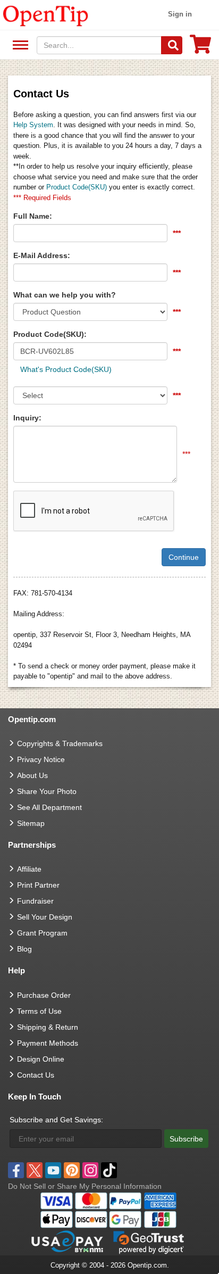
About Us (32, 775)
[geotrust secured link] (149, 1241)
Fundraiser (35, 901)
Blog (24, 949)
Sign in (180, 14)
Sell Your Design (44, 917)
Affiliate (29, 869)
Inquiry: (27, 417)
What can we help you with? (64, 295)
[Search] (171, 45)
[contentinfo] (45, 15)
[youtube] (53, 1170)
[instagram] (90, 1170)
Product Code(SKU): (50, 334)
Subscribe (186, 1139)
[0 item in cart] (200, 48)
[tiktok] (109, 1170)
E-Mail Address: (41, 255)
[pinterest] (72, 1170)
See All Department (19, 45)
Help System (33, 125)
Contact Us (35, 1075)
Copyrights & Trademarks (60, 743)
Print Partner (38, 885)
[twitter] (35, 1170)
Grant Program (42, 933)
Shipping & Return (47, 1027)
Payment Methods (47, 1043)
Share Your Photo (47, 791)
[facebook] (16, 1170)
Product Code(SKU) (76, 187)
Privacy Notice (41, 759)
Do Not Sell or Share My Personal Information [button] (85, 1186)
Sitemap (31, 823)
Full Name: (32, 216)
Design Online (40, 1059)
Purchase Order (44, 995)
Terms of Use (39, 1011)
